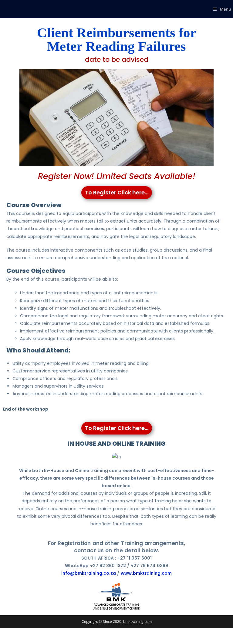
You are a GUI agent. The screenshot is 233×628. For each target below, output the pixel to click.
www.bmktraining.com (146, 573)
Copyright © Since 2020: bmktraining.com (117, 621)
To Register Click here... (116, 192)
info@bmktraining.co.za (88, 573)
